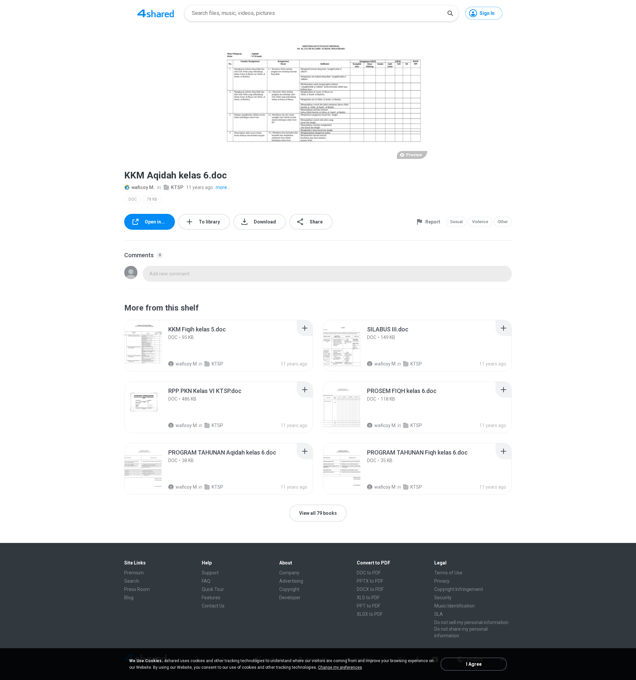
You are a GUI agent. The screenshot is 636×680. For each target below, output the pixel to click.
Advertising (291, 581)
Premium (134, 572)
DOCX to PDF (370, 589)
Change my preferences (340, 667)
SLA (438, 614)
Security (442, 597)
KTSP (177, 187)
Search (131, 581)
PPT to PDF (368, 605)
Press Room (137, 589)
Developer (289, 597)
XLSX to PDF (370, 614)
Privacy (442, 581)
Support (210, 572)
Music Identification (454, 605)
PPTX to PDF (370, 581)
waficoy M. (143, 187)
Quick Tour (213, 589)
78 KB (152, 199)
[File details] (150, 345)
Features (211, 597)
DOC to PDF (369, 572)
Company (289, 572)
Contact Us (213, 605)
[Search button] (450, 13)
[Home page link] (155, 13)
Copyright (289, 589)
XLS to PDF (368, 597)
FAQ (206, 581)
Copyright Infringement (458, 589)
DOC (133, 199)
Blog (128, 597)
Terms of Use (448, 572)
